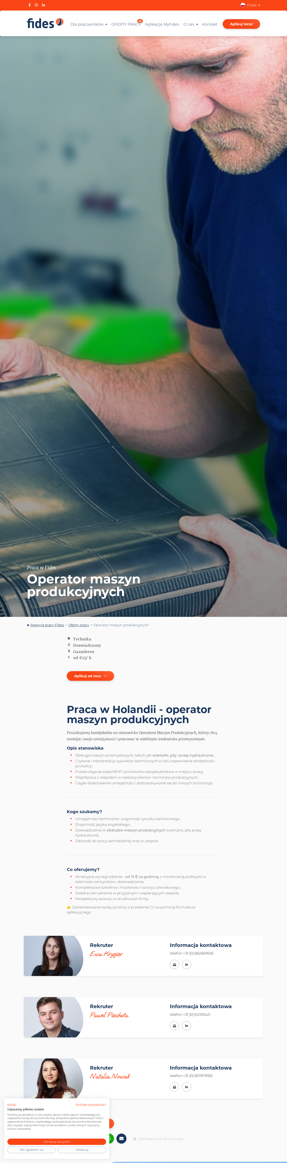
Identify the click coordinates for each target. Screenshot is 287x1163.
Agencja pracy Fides (47, 625)
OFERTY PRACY (126, 23)
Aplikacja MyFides (162, 24)
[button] (250, 5)
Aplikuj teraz (241, 24)
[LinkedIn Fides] (43, 5)
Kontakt (209, 24)
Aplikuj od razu (88, 676)
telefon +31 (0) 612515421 (190, 1014)
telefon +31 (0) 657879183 (191, 1075)
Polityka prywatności (91, 1105)
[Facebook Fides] (30, 5)
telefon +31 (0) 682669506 (191, 953)
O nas (189, 24)
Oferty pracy (78, 625)
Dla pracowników (87, 24)
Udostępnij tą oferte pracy (160, 1138)
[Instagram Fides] (36, 5)
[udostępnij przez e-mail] (121, 1139)
